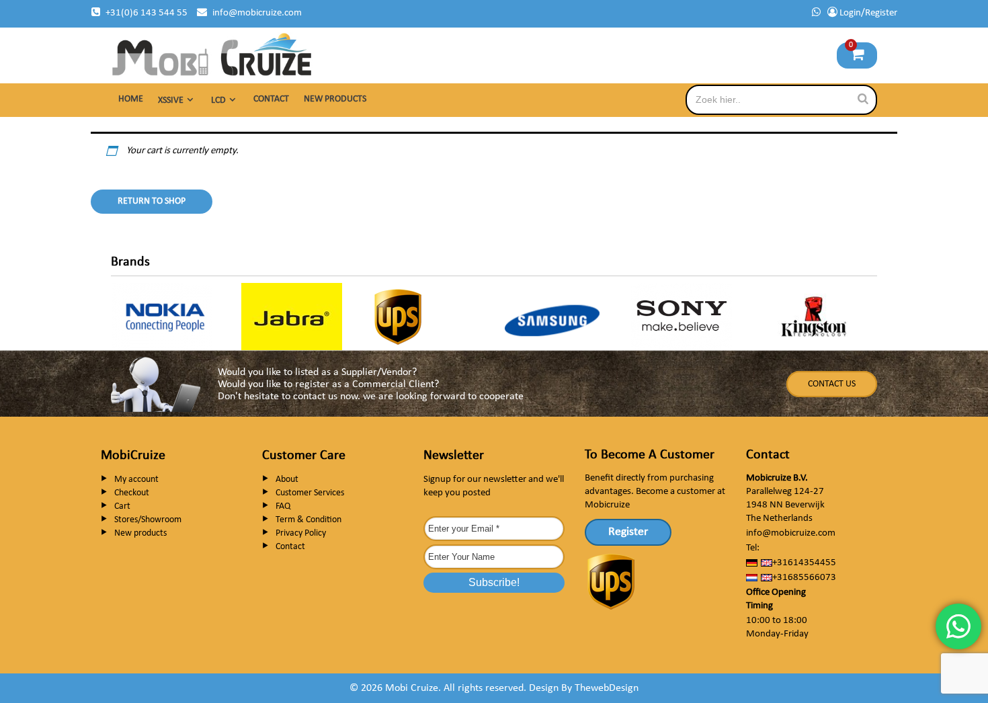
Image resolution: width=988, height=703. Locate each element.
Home (130, 99)
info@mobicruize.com (257, 13)
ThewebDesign (607, 688)
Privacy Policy (301, 533)
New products (335, 99)
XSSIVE (170, 100)
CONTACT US (832, 384)
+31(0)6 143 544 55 (147, 13)
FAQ (283, 506)
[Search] (863, 99)
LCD (218, 100)
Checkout (131, 493)
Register (628, 532)
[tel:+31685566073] (816, 13)
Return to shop (152, 201)
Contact (271, 99)
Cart (122, 506)
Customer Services (310, 493)
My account (136, 479)
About (287, 479)
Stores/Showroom (147, 520)
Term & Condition (308, 520)
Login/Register (867, 13)
